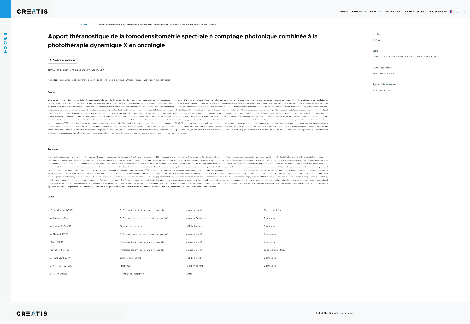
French (451, 11)
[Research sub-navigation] (380, 12)
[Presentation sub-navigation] (365, 12)
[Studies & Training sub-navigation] (424, 12)
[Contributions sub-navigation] (400, 12)
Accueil (83, 24)
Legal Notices (347, 313)
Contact (319, 313)
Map (326, 313)
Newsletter (334, 313)
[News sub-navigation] (347, 12)
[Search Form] (456, 11)
